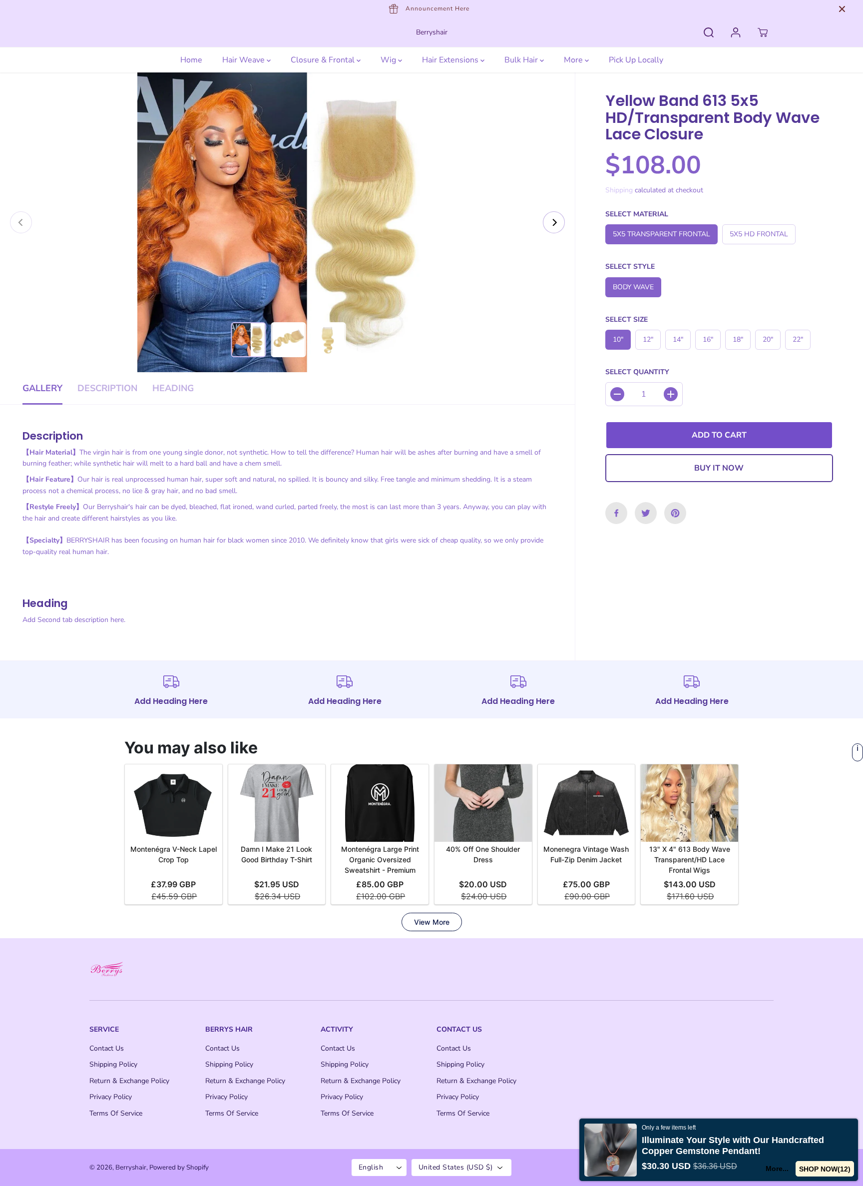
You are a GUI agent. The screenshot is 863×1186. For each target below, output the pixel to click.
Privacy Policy (110, 1097)
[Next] (554, 222)
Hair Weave (244, 59)
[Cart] (763, 32)
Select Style (630, 266)
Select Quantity (637, 372)
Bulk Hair (522, 59)
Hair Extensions (451, 59)
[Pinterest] (675, 513)
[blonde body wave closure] (287, 222)
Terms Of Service (115, 1113)
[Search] (709, 32)
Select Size (626, 319)
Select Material (636, 214)
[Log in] (736, 32)
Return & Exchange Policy (129, 1081)
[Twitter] (646, 513)
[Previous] (21, 222)
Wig (389, 59)
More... (777, 1169)
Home (191, 59)
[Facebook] (616, 513)
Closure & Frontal (324, 59)
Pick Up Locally (636, 59)
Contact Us (106, 1048)
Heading (173, 388)
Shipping (619, 190)
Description (107, 388)
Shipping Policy (113, 1064)
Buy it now (719, 468)
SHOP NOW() (825, 1169)
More (574, 59)
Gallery (42, 388)
